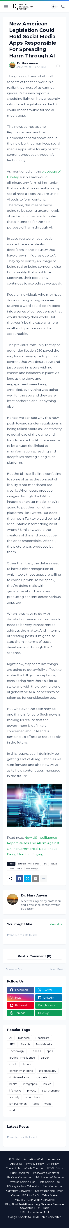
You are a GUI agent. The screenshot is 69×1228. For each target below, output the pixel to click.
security (14, 1097)
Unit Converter (52, 1186)
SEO (12, 1044)
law (45, 863)
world (12, 1110)
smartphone (33, 1097)
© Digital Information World (26, 1159)
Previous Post (15, 969)
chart (12, 1064)
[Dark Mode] (54, 6)
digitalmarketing (20, 1077)
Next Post (56, 969)
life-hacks (15, 1090)
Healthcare (42, 1038)
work (48, 1103)
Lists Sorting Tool (49, 1182)
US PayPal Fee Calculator (23, 1186)
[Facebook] (19, 878)
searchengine (51, 1090)
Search (25, 1044)
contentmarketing (21, 1070)
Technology (32, 868)
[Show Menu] (6, 6)
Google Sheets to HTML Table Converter (34, 1217)
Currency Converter (18, 1191)
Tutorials (35, 1051)
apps (50, 1051)
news (54, 863)
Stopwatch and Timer (49, 1191)
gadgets (41, 1077)
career (45, 1057)
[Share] (57, 65)
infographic (30, 1084)
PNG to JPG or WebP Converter (34, 1199)
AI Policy (53, 1163)
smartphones (17, 1103)
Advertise (54, 1159)
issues (47, 1084)
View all (54, 924)
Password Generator (46, 1173)
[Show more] (43, 878)
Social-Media (15, 868)
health (13, 1084)
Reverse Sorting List (22, 1182)
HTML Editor (55, 1168)
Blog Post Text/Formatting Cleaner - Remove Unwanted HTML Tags (34, 1206)
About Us (16, 1163)
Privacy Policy (35, 1163)
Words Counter (33, 1168)
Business (23, 1038)
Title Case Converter (18, 1177)
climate (26, 1064)
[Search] (63, 6)
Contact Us (13, 1168)
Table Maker (50, 1195)
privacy (31, 1090)
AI (10, 1038)
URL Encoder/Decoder (49, 1177)
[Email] (35, 878)
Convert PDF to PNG (25, 1195)
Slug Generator (19, 1173)
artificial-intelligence (28, 863)
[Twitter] (27, 878)
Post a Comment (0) (34, 956)
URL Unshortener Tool (34, 1212)
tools (35, 1103)
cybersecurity (47, 1070)
